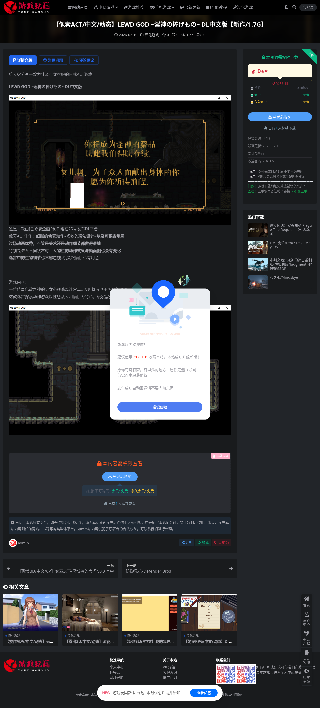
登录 (310, 7)
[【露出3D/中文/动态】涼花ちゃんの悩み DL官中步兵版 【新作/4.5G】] (90, 612)
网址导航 (117, 677)
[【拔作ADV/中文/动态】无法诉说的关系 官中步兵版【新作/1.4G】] (30, 612)
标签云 (115, 672)
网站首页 (80, 7)
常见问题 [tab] (55, 60)
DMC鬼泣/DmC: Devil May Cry (290, 244)
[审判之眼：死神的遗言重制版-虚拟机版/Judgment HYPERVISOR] (258, 264)
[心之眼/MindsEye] (258, 282)
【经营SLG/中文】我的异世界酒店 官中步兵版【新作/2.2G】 (150, 643)
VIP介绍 (169, 667)
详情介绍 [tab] (24, 60)
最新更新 (192, 7)
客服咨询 (170, 672)
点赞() (223, 542)
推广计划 (170, 677)
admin (23, 542)
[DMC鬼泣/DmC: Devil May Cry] (258, 247)
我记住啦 (160, 407)
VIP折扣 (282, 83)
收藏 (205, 542)
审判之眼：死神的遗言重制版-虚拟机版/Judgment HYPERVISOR (291, 264)
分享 (189, 542)
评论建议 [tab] (86, 60)
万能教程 (219, 7)
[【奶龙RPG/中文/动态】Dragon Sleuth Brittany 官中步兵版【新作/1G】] (209, 612)
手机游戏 (163, 7)
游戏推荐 (136, 7)
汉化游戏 (245, 7)
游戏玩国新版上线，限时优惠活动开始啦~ (142, 692)
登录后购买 (122, 477)
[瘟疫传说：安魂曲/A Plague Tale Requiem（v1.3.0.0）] (258, 230)
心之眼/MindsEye (284, 277)
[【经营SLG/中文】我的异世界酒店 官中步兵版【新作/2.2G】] (150, 612)
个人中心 (117, 667)
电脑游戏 (106, 7)
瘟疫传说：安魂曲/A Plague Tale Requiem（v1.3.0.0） (291, 229)
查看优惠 (204, 692)
